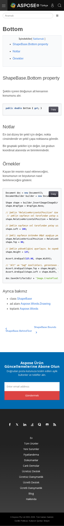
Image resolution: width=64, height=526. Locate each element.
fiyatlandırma (31, 454)
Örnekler (18, 58)
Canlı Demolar (31, 465)
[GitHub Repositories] (47, 424)
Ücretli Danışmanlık (31, 488)
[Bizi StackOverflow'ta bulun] (32, 424)
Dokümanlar (31, 460)
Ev (31, 438)
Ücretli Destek (31, 482)
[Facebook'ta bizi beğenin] (10, 424)
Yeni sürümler (31, 449)
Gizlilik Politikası (21, 521)
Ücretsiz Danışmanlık (31, 477)
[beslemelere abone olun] (54, 424)
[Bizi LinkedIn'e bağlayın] (25, 424)
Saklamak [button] (39, 38)
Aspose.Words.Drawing (35, 303)
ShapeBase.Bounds (45, 327)
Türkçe (43, 5)
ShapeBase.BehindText (19, 330)
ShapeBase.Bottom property (30, 44)
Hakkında (31, 499)
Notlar (16, 51)
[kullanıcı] (52, 5)
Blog (31, 493)
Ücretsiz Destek (31, 471)
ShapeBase (24, 298)
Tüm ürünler (31, 443)
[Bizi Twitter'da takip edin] (17, 424)
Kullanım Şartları (36, 521)
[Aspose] (23, 5)
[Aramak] (59, 5)
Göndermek (32, 395)
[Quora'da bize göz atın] (40, 424)
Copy (53, 109)
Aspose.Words (29, 308)
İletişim (47, 521)
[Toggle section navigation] (57, 15)
